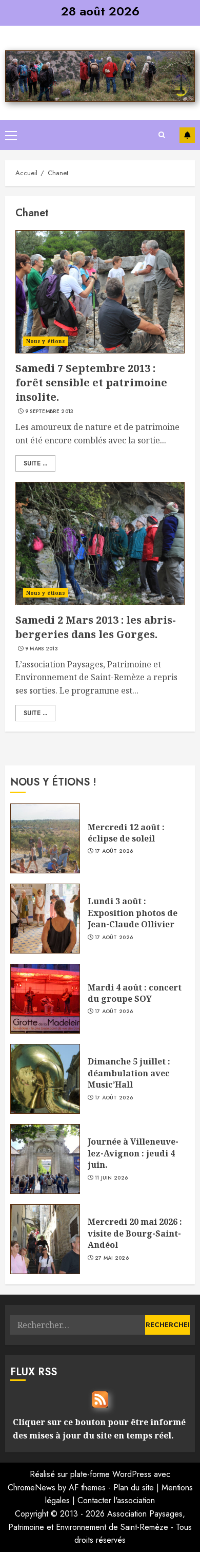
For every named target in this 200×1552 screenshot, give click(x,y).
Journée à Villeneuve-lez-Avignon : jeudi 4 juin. (133, 1153)
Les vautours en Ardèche (187, 135)
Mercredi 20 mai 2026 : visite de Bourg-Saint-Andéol (135, 1233)
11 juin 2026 (111, 1178)
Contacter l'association (116, 1500)
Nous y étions (45, 341)
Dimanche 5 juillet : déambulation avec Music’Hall (129, 1073)
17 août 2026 (114, 851)
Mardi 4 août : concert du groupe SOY (135, 993)
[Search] (161, 135)
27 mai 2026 (112, 1258)
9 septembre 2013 (49, 411)
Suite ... (35, 463)
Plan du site (133, 1487)
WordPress (131, 1474)
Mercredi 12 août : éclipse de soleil (126, 832)
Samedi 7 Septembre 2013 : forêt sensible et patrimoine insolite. (91, 382)
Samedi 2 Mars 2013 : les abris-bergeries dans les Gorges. (95, 627)
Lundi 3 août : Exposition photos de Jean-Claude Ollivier (132, 912)
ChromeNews (31, 1487)
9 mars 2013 (41, 648)
